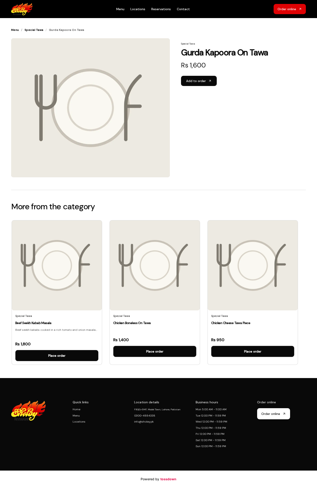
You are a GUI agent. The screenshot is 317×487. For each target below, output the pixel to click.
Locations (137, 9)
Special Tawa (34, 30)
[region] (158, 294)
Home (76, 409)
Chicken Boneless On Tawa (132, 323)
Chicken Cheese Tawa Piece (230, 323)
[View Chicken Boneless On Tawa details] (155, 292)
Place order (56, 355)
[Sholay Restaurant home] (21, 9)
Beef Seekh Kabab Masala (33, 323)
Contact (183, 9)
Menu (120, 9)
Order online (270, 414)
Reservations (161, 9)
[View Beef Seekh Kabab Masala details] (57, 292)
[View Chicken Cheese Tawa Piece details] (253, 292)
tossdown (168, 479)
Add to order (196, 81)
